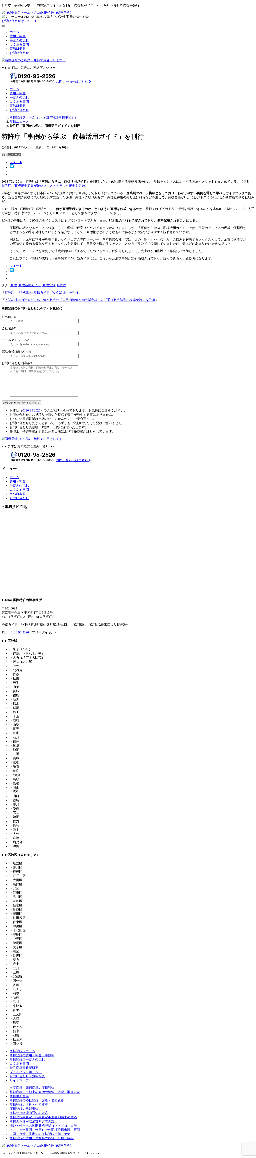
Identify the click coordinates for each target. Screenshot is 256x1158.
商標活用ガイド (29, 285)
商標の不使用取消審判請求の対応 (34, 1121)
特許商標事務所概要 (24, 1068)
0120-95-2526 (31, 410)
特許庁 (61, 285)
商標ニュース (11, 154)
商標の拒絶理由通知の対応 (29, 1113)
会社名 (9, 328)
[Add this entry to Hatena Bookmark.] (12, 167)
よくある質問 (19, 44)
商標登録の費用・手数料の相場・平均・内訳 (42, 1138)
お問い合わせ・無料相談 (27, 1076)
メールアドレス (15, 340)
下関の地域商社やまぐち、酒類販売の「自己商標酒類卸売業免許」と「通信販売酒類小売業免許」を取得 (80, 300)
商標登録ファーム (22, 1051)
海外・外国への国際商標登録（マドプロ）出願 (43, 1125)
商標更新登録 (19, 1096)
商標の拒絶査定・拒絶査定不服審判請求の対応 (43, 1117)
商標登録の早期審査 (24, 1108)
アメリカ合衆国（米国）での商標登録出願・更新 (45, 1129)
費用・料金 (18, 36)
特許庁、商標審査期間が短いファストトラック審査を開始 (43, 185)
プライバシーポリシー (26, 1072)
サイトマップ (19, 1080)
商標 (13, 285)
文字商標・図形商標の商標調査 (32, 1087)
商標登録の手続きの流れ (27, 1059)
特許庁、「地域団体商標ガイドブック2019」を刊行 (41, 292)
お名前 (9, 316)
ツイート (16, 162)
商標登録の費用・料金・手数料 (32, 1055)
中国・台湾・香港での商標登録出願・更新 (40, 1134)
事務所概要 (18, 48)
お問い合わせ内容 (17, 363)
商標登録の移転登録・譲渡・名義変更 (37, 1100)
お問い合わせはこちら (18, 21)
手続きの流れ (19, 40)
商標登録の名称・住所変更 (29, 1104)
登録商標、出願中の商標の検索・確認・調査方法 (45, 1092)
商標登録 (48, 285)
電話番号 (17, 351)
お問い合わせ (19, 53)
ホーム (14, 32)
